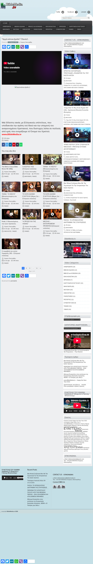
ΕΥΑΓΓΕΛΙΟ (72, 428)
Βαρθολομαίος (67, 425)
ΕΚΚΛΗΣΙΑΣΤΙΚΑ (51, 26)
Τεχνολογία (73, 200)
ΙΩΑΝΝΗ (85, 431)
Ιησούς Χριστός (68, 433)
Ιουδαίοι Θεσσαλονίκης (78, 433)
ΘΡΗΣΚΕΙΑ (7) (68, 280)
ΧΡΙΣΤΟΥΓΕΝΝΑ (73, 447)
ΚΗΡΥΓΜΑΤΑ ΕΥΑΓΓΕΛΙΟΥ (77, 26)
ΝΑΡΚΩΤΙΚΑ (67, 439)
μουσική (86, 449)
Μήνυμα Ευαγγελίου (74, 438)
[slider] (20, 478)
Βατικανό (74, 425)
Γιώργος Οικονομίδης (26, 42)
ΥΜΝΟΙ (79, 29)
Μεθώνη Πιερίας (85, 438)
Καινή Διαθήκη (77, 436)
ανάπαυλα (72, 449)
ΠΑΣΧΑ (68, 230)
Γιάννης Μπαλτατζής (82, 425)
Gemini (68, 197)
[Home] (11, 8)
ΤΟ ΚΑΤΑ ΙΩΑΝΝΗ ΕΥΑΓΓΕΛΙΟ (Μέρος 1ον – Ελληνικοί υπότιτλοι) (51, 196)
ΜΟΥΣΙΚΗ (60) (68, 290)
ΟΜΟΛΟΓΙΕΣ (26, 29)
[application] (77, 405)
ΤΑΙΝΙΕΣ (71, 29)
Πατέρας (71, 442)
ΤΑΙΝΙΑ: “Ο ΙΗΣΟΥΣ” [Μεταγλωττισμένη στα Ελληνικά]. (50, 169)
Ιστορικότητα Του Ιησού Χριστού (79, 197)
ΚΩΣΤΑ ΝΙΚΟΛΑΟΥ (85, 159)
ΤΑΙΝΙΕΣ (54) (68, 306)
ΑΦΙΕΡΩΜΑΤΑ (7, 26)
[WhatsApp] (20, 145)
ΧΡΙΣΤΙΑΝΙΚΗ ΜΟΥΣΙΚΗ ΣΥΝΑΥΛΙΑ (73, 87)
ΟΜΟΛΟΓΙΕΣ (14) (69, 293)
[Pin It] (14, 145)
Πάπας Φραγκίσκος (78, 441)
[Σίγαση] (84, 411)
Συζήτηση (66, 200)
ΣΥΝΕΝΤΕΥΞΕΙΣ (60, 29)
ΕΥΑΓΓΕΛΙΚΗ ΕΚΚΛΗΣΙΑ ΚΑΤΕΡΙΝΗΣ (74, 122)
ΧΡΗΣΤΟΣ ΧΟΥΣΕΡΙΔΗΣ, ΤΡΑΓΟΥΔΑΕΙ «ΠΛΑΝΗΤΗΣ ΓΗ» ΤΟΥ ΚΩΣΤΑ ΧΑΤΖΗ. (76, 73)
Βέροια (87, 423)
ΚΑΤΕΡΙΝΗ (67, 124)
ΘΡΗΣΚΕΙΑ (62, 26)
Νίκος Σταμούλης (68, 441)
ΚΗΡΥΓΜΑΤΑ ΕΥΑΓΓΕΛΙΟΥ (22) (73, 283)
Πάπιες (86, 441)
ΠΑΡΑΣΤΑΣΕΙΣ (38, 29)
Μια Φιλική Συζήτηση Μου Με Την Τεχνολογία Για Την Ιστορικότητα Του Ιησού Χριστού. (76, 185)
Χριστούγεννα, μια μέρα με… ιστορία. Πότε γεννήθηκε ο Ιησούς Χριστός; (75, 385)
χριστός (66, 451)
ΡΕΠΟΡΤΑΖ (49, 29)
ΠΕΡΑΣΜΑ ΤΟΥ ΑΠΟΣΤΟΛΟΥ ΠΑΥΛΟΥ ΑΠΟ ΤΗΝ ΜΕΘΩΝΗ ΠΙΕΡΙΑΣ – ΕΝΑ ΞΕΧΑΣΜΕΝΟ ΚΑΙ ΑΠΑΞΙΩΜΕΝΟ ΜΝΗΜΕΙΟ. (76, 369)
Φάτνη (75, 445)
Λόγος (83, 436)
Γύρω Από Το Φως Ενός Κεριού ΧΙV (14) (77, 120)
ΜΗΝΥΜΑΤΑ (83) (69, 286)
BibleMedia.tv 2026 (12, 511)
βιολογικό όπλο (79, 449)
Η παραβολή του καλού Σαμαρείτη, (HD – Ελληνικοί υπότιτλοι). (11, 253)
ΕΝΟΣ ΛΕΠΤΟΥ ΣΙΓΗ (72, 157)
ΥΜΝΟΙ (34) (67, 309)
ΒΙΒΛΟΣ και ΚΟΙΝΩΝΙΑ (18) (72, 273)
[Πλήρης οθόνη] (88, 411)
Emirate (66, 420)
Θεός (78, 431)
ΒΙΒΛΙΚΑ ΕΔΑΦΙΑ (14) (70, 270)
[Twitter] (7, 145)
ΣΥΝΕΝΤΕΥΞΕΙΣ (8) (70, 303)
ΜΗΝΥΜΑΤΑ (6, 29)
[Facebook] (3, 145)
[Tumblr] (17, 145)
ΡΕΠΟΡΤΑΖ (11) (69, 299)
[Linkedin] (10, 145)
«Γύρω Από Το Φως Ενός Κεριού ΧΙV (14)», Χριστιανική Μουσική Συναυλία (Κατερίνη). (76, 110)
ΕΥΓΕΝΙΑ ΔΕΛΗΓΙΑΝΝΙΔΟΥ (71, 159)
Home (5, 23)
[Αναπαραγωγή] (67, 411)
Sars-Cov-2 (77, 422)
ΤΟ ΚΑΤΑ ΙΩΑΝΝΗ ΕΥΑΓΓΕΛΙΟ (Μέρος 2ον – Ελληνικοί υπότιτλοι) (31, 196)
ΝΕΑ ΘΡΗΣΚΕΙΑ (75, 439)
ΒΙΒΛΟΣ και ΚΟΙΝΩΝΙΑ (35, 26)
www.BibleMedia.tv (11, 134)
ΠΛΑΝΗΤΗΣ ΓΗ (68, 85)
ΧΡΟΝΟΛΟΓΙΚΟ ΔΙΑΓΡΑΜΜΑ (72, 232)
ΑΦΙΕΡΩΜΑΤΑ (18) (69, 267)
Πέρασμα (66, 442)
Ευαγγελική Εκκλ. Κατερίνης (73, 83)
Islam (72, 422)
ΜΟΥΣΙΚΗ (16, 29)
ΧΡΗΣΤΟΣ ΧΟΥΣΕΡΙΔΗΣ (80, 85)
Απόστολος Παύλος (79, 423)
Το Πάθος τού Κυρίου (76, 230)
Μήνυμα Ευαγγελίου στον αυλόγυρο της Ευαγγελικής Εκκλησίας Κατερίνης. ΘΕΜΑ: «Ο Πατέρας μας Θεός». (76, 375)
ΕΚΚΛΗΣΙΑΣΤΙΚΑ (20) (70, 276)
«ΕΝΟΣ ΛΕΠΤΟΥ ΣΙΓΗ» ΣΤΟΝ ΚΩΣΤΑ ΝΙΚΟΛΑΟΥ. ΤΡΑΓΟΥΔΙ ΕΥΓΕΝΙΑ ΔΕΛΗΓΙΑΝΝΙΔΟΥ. (76, 147)
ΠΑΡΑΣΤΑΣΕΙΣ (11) (69, 296)
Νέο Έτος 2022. (84, 439)
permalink (14, 281)
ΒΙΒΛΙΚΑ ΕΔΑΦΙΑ (20, 26)
